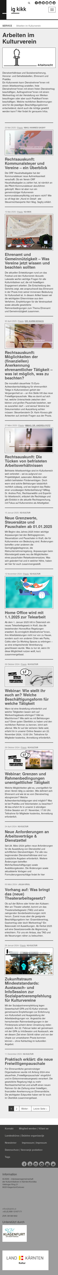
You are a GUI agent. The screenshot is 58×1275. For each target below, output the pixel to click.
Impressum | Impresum (34, 1142)
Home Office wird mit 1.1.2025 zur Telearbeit (25, 614)
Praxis (20, 127)
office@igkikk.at (9, 1208)
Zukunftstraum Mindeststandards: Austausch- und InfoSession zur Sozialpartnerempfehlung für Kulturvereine (28, 989)
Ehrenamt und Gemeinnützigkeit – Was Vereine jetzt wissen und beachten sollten (27, 261)
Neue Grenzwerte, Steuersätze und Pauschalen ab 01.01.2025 (28, 522)
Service (7, 25)
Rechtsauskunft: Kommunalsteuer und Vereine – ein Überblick (26, 163)
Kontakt (9, 1128)
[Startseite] (23, 10)
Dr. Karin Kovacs (34, 321)
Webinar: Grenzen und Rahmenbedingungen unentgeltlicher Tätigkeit (27, 778)
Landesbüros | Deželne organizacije (24, 1135)
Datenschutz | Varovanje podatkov (24, 1149)
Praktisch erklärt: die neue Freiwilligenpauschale (29, 1061)
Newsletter (10, 1142)
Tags (7, 1156)
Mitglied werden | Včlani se (33, 1128)
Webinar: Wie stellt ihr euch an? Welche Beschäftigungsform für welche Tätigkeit (27, 697)
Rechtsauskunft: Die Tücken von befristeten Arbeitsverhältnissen (26, 461)
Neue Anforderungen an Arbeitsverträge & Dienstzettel (27, 836)
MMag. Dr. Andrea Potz (37, 425)
